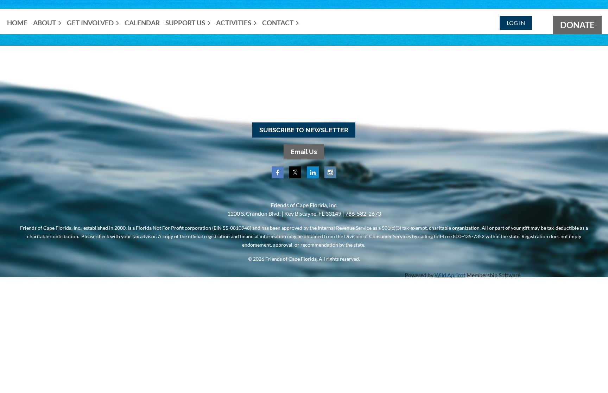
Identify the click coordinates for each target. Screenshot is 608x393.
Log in (516, 22)
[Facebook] (278, 172)
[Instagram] (330, 172)
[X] (295, 172)
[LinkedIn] (313, 172)
